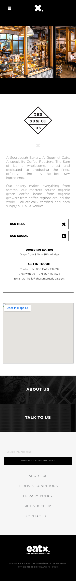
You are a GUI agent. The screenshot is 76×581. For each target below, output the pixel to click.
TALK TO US (38, 417)
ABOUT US (38, 389)
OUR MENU (17, 224)
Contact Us (38, 516)
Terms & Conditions (38, 486)
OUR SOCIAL (19, 236)
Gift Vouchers (38, 506)
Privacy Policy (38, 496)
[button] (9, 8)
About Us (38, 475)
